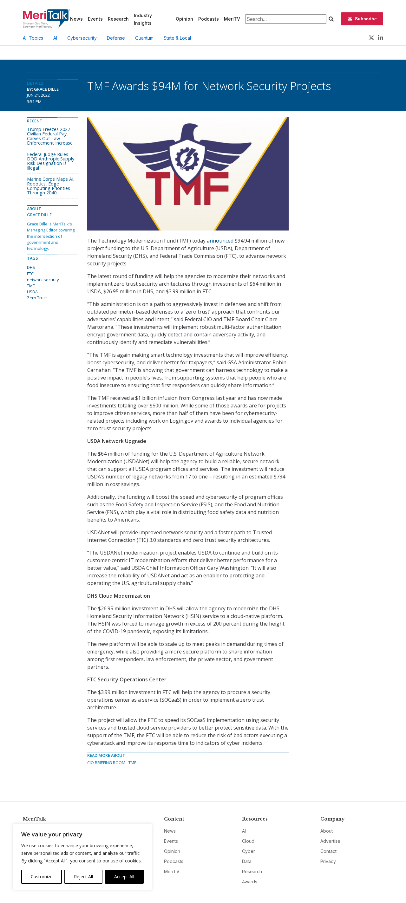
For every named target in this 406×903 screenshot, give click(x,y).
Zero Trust (37, 298)
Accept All (124, 877)
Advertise (330, 841)
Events (95, 19)
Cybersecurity (82, 38)
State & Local (177, 38)
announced (220, 240)
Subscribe (366, 18)
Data (247, 861)
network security (43, 280)
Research (118, 19)
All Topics (33, 38)
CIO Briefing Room (106, 762)
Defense (116, 38)
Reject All (83, 877)
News (76, 19)
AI (55, 38)
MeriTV (232, 19)
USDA (32, 292)
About (326, 831)
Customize (42, 877)
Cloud (248, 841)
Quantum (144, 38)
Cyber (248, 851)
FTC (30, 273)
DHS (31, 267)
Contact (328, 851)
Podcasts (208, 19)
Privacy (328, 861)
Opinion (184, 19)
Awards (249, 881)
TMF (132, 762)
